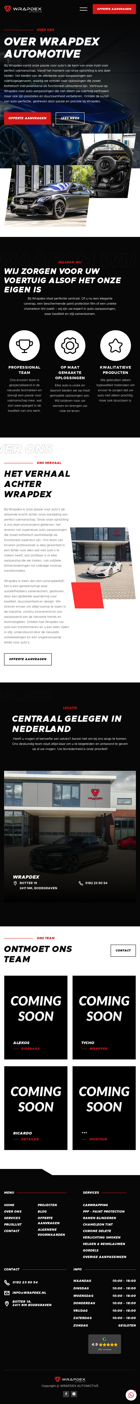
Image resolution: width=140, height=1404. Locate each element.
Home (9, 1205)
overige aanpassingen (105, 1257)
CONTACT (123, 950)
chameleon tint (98, 1224)
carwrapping (95, 1205)
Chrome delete (97, 1231)
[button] (83, 9)
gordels (91, 1250)
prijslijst (13, 1224)
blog (42, 1211)
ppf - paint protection (104, 1211)
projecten (47, 1205)
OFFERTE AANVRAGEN (114, 9)
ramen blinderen (99, 1218)
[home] (23, 9)
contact (11, 1231)
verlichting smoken (102, 1237)
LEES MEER (70, 118)
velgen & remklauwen (104, 1244)
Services (12, 1218)
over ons (13, 1211)
